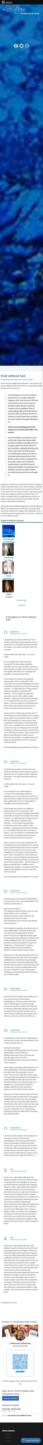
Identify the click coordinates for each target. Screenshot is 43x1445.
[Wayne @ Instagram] (27, 46)
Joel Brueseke (15, 890)
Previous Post (21, 600)
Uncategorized (16, 380)
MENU (8, 2)
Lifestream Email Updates (10, 1398)
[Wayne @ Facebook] (16, 46)
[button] (3, 2)
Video (8, 1440)
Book (8, 1437)
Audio (8, 1434)
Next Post (21, 605)
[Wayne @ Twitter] (21, 46)
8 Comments (5, 380)
